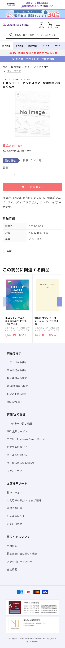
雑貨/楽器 (32, 45)
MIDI (58, 45)
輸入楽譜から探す (17, 378)
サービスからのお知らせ (21, 462)
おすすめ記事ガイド (18, 447)
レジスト (45, 45)
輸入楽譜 (19, 45)
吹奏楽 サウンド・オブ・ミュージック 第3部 (46, 321)
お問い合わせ (14, 524)
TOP (5, 67)
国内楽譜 (6, 45)
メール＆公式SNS (17, 455)
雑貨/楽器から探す (17, 386)
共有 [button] (9, 251)
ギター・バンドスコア (36, 67)
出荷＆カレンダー (17, 516)
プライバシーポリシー (19, 561)
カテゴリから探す (17, 362)
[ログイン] (41, 24)
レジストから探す (17, 393)
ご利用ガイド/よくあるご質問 (24, 500)
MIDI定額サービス (17, 431)
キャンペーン (14, 470)
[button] (58, 24)
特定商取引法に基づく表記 (22, 553)
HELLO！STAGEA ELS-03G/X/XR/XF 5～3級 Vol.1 (16, 321)
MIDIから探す (15, 401)
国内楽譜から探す (17, 370)
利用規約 (12, 545)
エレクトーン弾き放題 (19, 423)
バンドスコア (14, 71)
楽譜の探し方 (14, 508)
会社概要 (12, 569)
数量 (5, 167)
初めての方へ (14, 492)
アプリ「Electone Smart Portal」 (27, 439)
